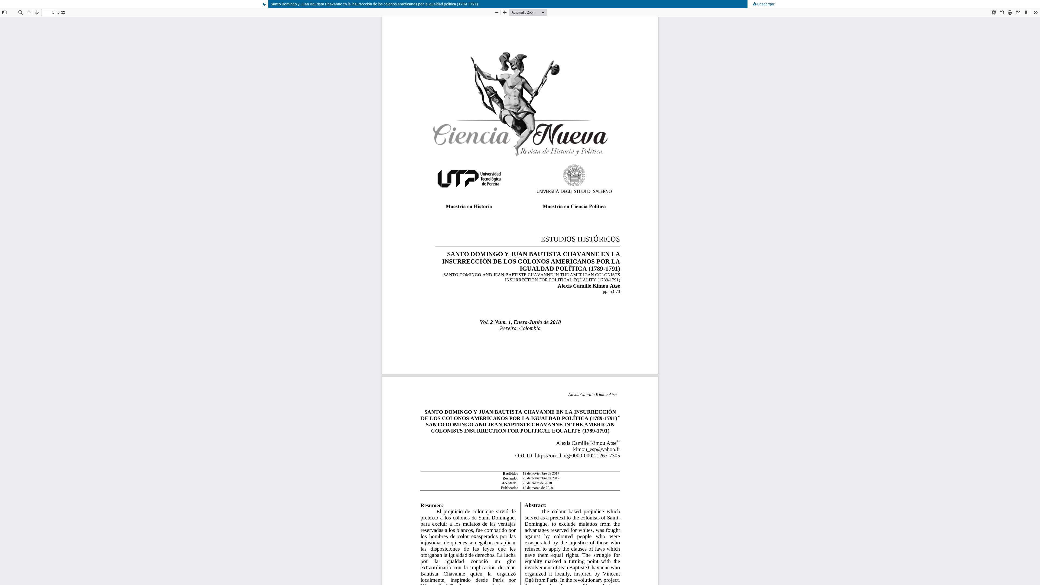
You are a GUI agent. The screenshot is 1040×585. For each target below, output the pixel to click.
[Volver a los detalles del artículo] (264, 4)
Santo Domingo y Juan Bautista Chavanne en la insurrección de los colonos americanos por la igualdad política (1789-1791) (374, 4)
